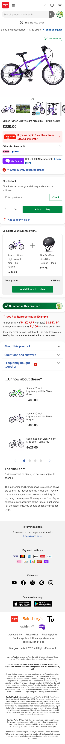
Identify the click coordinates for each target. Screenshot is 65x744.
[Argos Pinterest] (41, 582)
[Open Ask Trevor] (59, 14)
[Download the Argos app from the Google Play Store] (43, 605)
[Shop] (13, 5)
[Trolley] (59, 5)
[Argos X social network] (32, 582)
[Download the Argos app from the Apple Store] (22, 605)
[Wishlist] (52, 5)
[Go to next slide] (60, 67)
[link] (32, 169)
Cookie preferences (43, 638)
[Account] (44, 5)
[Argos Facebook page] (23, 582)
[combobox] (25, 14)
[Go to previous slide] (4, 67)
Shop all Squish (54, 29)
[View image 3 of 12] (38, 109)
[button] (53, 38)
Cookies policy (21, 638)
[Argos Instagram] (51, 582)
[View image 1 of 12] (8, 109)
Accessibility (15, 634)
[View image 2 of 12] (23, 109)
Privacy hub (32, 634)
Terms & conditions (33, 641)
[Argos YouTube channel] (14, 582)
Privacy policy (49, 634)
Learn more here (32, 535)
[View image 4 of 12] (53, 109)
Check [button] (55, 197)
